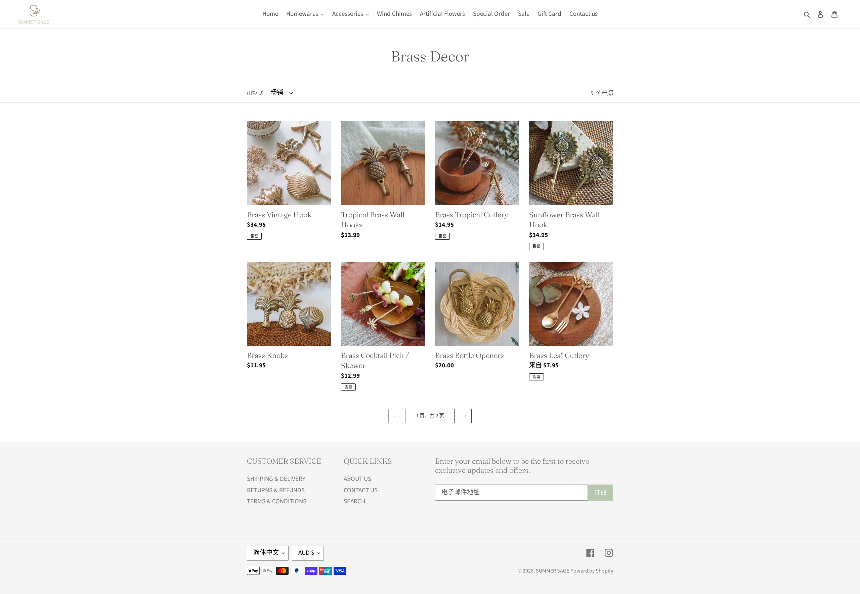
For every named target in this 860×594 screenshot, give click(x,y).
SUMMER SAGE (552, 571)
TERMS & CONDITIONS (276, 501)
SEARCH (354, 501)
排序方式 (255, 93)
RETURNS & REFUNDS (276, 490)
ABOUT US (357, 479)
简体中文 (266, 552)
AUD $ (306, 552)
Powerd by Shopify (591, 571)
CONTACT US (361, 490)
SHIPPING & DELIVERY (276, 479)
